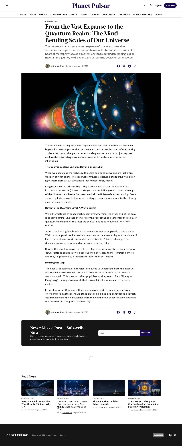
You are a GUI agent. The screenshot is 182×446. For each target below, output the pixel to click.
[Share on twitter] (124, 66)
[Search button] (145, 5)
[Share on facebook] (119, 66)
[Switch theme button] (151, 5)
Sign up (63, 435)
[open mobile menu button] (7, 5)
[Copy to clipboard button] (134, 66)
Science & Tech (51, 21)
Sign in (158, 5)
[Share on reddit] (129, 66)
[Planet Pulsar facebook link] (170, 435)
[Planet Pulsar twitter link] (175, 435)
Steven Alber (58, 66)
